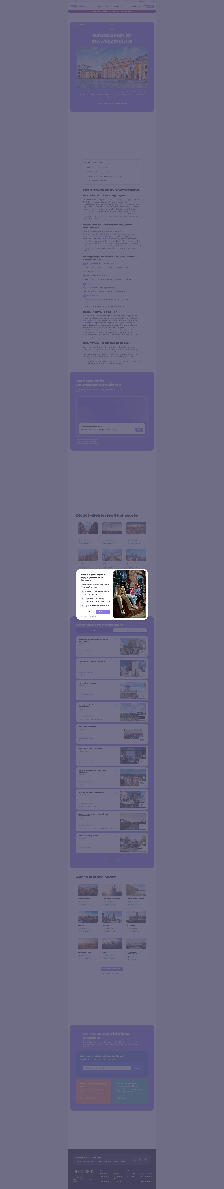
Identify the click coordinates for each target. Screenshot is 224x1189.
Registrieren (103, 612)
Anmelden (88, 612)
